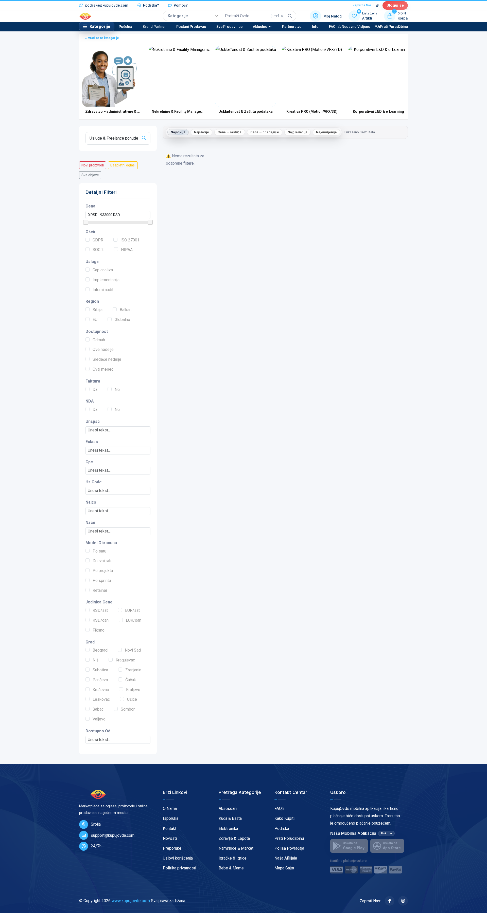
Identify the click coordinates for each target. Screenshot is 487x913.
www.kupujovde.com (131, 900)
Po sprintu (102, 580)
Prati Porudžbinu (394, 27)
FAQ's (279, 808)
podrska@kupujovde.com (106, 5)
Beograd (100, 650)
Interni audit (103, 289)
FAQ (332, 27)
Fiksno (99, 630)
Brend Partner (154, 27)
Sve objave (90, 175)
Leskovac (101, 699)
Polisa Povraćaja (289, 848)
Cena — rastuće (230, 132)
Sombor (128, 709)
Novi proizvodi (92, 165)
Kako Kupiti (284, 818)
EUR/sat (132, 610)
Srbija (97, 309)
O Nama (170, 808)
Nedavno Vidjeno (356, 27)
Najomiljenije (326, 132)
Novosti (170, 838)
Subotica (100, 670)
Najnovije (178, 132)
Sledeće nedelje (107, 359)
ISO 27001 (130, 240)
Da (95, 389)
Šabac (98, 709)
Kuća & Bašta (230, 818)
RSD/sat (100, 610)
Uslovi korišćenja (178, 858)
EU (95, 319)
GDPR (98, 240)
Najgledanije (297, 132)
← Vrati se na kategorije (101, 38)
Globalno (122, 319)
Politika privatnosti (179, 868)
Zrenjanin (133, 670)
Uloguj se (395, 5)
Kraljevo (133, 689)
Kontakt (169, 828)
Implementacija (106, 279)
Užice (132, 699)
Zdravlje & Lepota (234, 838)
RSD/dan (101, 620)
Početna (125, 27)
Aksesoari (228, 808)
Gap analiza (103, 270)
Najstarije (201, 132)
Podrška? (150, 5)
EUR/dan (133, 620)
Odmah (99, 339)
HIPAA (127, 249)
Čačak (130, 679)
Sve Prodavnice (229, 27)
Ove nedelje (103, 349)
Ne (117, 389)
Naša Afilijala (285, 858)
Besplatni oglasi (122, 165)
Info (315, 27)
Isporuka (170, 818)
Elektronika (228, 828)
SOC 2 (98, 249)
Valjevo (99, 719)
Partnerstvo (292, 27)
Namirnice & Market (236, 848)
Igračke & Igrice (233, 858)
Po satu (99, 551)
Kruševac (101, 689)
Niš (95, 660)
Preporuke (172, 848)
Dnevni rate (103, 560)
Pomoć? (180, 5)
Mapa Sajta (284, 868)
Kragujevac (125, 660)
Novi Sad (133, 650)
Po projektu (103, 570)
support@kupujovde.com (112, 835)
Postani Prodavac (191, 27)
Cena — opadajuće (264, 132)
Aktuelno (260, 27)
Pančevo (100, 679)
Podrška (281, 828)
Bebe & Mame (231, 868)
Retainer (100, 590)
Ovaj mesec (103, 369)
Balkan (125, 309)
